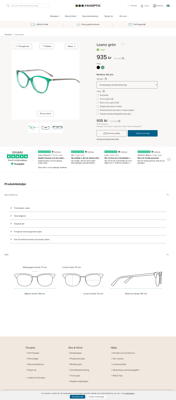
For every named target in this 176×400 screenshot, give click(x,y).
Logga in (147, 6)
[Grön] (102, 67)
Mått (7, 254)
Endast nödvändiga (96, 396)
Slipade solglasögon (79, 381)
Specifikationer (11, 194)
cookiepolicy (129, 393)
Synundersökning (90, 16)
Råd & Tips (117, 375)
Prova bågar (33, 358)
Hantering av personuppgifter (126, 369)
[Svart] (98, 67)
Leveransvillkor (119, 364)
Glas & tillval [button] (70, 16)
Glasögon (8, 34)
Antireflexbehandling (79, 369)
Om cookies (118, 358)
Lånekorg (160, 6)
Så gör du (108, 16)
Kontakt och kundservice (124, 352)
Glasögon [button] (54, 16)
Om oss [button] (122, 16)
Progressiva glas (77, 358)
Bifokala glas (76, 364)
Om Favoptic (33, 352)
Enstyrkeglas (76, 352)
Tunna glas (75, 375)
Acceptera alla (77, 396)
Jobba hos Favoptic (36, 377)
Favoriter (134, 6)
